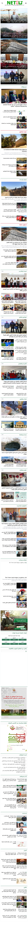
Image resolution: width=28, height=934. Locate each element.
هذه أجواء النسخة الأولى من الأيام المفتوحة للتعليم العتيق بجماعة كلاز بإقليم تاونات (14, 488)
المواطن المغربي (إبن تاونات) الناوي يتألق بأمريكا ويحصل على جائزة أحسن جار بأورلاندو (15, 336)
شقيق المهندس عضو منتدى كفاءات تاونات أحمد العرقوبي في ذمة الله (9, 916)
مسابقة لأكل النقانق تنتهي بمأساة (9, 602)
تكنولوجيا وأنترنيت (22, 506)
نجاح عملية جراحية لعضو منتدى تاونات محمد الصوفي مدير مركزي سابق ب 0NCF (9, 867)
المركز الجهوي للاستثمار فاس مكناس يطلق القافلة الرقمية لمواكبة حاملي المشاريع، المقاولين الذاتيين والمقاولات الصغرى (9, 540)
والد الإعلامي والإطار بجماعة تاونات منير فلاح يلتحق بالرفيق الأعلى (9, 910)
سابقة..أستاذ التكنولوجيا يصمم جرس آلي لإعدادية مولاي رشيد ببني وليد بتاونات (9, 553)
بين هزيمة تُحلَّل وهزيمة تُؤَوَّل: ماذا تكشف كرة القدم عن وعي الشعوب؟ (9, 779)
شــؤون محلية (23, 225)
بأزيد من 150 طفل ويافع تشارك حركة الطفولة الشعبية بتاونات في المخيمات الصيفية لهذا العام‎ (20, 395)
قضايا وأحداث (23, 180)
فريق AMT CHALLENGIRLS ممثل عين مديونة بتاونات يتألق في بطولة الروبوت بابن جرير (9, 534)
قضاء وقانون (23, 399)
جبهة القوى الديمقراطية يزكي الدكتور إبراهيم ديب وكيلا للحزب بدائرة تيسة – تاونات (13, 758)
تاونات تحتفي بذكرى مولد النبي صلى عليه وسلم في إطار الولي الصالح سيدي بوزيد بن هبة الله (13, 761)
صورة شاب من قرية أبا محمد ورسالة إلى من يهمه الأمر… (9, 165)
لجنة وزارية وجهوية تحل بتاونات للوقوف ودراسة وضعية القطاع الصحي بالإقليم (21, 466)
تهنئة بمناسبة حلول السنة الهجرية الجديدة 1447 (9, 879)
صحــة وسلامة (23, 435)
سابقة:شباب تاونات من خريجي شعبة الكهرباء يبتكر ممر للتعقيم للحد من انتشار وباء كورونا (9, 546)
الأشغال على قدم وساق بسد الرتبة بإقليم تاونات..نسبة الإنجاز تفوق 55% (17, 243)
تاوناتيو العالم (23, 317)
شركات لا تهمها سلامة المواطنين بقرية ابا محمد (9, 172)
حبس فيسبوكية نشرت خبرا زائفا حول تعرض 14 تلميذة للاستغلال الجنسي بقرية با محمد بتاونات (20, 431)
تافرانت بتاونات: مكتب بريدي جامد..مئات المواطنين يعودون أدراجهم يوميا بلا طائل (8, 264)
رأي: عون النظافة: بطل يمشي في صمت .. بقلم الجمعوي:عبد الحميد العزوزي (9, 793)
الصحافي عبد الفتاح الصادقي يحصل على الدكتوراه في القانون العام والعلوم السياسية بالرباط (7, 502)
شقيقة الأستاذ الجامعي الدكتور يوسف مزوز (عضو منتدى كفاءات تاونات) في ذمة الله (8, 904)
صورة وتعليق (23, 132)
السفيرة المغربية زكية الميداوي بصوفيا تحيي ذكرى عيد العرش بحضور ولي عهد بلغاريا (7, 360)
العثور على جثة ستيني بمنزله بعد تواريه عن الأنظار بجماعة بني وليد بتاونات (9, 211)
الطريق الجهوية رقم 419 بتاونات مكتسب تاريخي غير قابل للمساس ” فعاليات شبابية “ (9, 112)
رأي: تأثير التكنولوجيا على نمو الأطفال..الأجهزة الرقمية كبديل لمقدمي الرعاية (10, 806)
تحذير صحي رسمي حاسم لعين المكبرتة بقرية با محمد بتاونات (14, 453)
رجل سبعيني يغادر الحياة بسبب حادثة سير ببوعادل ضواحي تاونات (9, 216)
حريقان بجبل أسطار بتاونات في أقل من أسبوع (16, 197)
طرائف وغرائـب (23, 560)
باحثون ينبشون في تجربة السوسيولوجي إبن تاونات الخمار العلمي (21, 501)
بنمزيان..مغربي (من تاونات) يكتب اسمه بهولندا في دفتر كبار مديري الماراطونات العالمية (20, 349)
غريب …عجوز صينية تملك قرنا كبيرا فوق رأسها (9, 596)
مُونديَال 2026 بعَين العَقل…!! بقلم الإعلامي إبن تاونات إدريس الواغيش (9, 786)
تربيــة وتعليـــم (23, 271)
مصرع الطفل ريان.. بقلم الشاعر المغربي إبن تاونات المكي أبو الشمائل (9, 823)
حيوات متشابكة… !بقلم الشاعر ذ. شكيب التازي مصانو (10, 816)
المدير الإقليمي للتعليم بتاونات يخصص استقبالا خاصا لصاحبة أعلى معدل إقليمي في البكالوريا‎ (14, 524)
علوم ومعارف (23, 470)
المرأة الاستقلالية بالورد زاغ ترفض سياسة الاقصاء (9, 117)
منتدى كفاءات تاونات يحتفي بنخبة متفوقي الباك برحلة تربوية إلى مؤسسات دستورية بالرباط (20, 303)
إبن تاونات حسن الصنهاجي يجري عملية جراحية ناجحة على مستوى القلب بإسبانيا (8, 874)
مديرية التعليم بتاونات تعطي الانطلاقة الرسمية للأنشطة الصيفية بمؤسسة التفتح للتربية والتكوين (7, 303)
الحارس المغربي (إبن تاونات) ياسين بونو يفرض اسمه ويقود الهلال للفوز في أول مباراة (7, 349)
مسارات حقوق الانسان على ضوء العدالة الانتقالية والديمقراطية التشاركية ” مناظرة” (15, 105)
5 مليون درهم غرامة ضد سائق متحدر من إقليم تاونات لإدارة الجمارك (14, 417)
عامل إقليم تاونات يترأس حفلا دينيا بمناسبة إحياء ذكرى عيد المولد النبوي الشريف (14, 768)
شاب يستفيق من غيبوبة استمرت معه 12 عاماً (16, 577)
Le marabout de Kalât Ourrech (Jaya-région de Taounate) (15, 150)
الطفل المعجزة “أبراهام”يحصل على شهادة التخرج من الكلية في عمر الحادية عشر (9, 585)
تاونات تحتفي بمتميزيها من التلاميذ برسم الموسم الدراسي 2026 (15, 290)
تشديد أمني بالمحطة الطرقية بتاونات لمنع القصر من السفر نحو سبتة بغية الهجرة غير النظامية (9, 205)
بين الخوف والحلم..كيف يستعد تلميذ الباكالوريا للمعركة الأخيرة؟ (9, 799)
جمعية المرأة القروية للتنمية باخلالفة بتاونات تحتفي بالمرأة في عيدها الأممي (7, 395)
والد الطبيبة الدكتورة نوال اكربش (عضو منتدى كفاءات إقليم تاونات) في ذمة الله (9, 891)
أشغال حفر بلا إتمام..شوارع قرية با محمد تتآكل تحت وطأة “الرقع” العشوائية (9, 251)
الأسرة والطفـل (22, 364)
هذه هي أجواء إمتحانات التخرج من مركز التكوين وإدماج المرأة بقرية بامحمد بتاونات (7, 314)
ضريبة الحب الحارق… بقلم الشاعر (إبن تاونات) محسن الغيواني (9, 836)
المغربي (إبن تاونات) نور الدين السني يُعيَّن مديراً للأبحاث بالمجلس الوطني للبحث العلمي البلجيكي (21, 360)
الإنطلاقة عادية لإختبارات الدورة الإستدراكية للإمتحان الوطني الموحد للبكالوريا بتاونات (20, 314)
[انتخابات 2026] (14, 620)
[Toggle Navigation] (26, 3)
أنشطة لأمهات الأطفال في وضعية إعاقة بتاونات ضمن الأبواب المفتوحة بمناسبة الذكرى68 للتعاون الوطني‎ (15, 383)
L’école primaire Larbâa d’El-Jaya (9, 158)
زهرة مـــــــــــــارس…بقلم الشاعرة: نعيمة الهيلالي (9, 842)
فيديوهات (24, 87)
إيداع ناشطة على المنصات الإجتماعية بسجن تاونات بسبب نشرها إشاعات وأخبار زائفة (7, 431)
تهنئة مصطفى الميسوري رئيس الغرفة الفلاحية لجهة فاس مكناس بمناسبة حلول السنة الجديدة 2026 (8, 861)
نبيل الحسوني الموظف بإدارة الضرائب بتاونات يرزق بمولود (10, 853)
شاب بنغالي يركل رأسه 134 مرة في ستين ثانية (9, 590)
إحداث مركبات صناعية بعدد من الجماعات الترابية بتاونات (8, 124)
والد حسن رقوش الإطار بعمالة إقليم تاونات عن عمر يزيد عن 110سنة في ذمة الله (9, 898)
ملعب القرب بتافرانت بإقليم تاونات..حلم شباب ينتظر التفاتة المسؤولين (8, 257)
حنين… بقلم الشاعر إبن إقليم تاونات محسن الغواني (9, 829)
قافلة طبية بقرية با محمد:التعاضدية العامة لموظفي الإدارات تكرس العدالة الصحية (8, 466)
